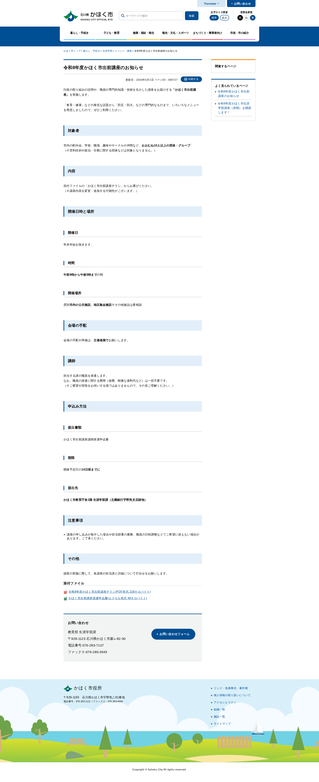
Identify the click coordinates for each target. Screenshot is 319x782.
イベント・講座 (123, 50)
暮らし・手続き (91, 50)
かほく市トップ (72, 50)
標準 (214, 17)
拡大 (224, 17)
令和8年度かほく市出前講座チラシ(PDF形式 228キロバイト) (109, 591)
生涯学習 (107, 50)
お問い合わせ (242, 3)
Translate (210, 3)
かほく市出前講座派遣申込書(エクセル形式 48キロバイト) (107, 598)
